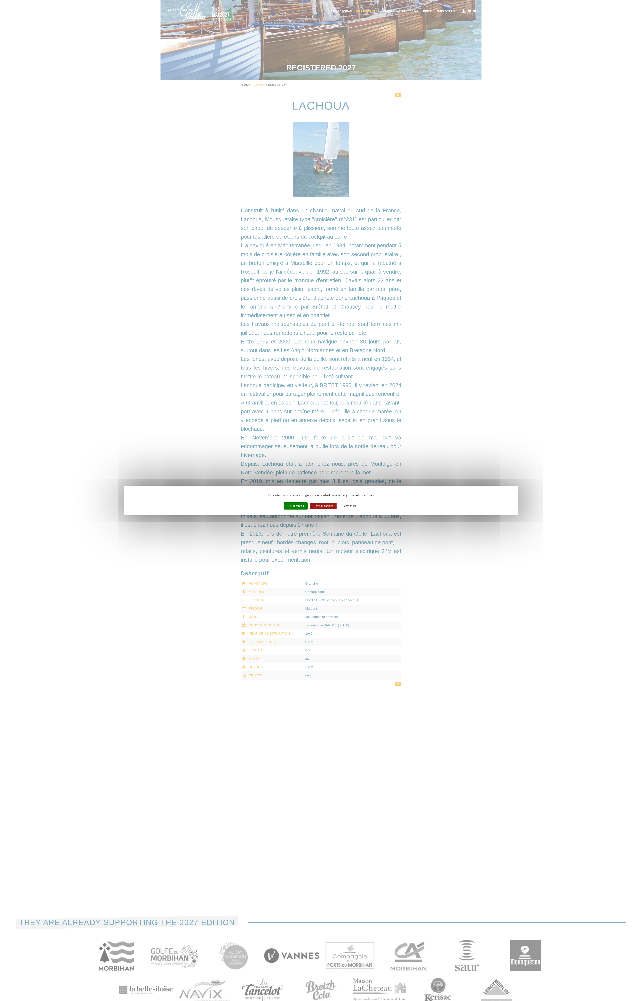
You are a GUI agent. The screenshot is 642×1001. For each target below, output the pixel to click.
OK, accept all (295, 506)
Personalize (349, 506)
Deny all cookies (323, 506)
